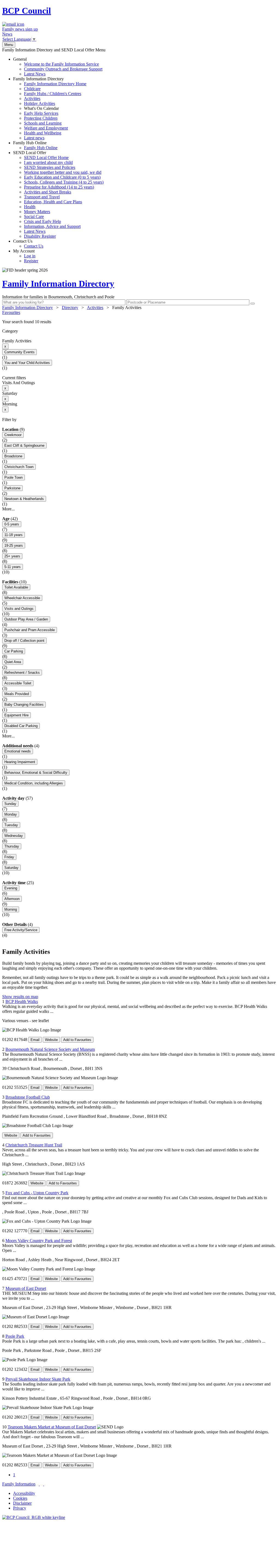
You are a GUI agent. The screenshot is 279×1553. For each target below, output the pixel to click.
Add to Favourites (77, 1040)
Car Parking (13, 651)
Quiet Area (12, 662)
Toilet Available (16, 587)
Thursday (11, 846)
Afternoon (12, 899)
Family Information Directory (49, 108)
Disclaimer (22, 1503)
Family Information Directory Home (55, 83)
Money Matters (37, 211)
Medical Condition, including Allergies (33, 783)
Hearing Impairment (19, 762)
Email (35, 1040)
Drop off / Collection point (24, 641)
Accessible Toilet (17, 683)
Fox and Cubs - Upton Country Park (36, 1192)
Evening (10, 888)
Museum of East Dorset (25, 1288)
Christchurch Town (19, 467)
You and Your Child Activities (27, 363)
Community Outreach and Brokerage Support (63, 69)
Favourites (11, 312)
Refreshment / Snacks (22, 672)
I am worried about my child (48, 162)
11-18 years (13, 535)
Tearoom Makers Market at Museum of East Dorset (52, 1427)
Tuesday (11, 825)
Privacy (19, 1508)
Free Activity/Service (20, 930)
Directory (70, 307)
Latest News (35, 74)
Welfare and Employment (46, 128)
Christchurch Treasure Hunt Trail (33, 1145)
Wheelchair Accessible (22, 598)
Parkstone (12, 488)
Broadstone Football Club (27, 1097)
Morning (10, 909)
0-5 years (11, 524)
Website (51, 1040)
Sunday (10, 804)
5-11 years (12, 567)
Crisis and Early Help (42, 221)
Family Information (18, 1484)
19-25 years (13, 545)
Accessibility (24, 1493)
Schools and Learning (43, 123)
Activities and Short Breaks (47, 192)
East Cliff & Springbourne (24, 445)
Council (26, 11)
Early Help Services (41, 113)
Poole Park (14, 1336)
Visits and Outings (19, 609)
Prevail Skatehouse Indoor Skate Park (37, 1379)
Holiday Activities (39, 103)
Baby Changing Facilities (24, 704)
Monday (10, 814)
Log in (29, 256)
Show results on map (20, 996)
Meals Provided (16, 694)
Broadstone (13, 456)
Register (31, 260)
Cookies (20, 1498)
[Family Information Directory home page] (33, 1517)
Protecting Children (40, 118)
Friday (9, 857)
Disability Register (40, 236)
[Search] (252, 303)
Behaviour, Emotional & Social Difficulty (35, 772)
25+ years (12, 556)
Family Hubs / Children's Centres (52, 93)
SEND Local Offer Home (46, 157)
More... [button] (8, 509)
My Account (25, 256)
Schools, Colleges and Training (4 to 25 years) (64, 182)
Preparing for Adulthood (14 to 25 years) (59, 187)
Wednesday (13, 836)
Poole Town (13, 477)
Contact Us (28, 243)
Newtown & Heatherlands (24, 499)
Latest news (34, 138)
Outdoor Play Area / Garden (26, 619)
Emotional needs (17, 751)
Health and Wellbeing (42, 133)
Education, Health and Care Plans (53, 201)
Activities (32, 98)
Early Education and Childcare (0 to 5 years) (62, 177)
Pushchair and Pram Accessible (29, 630)
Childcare (32, 88)
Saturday (11, 868)
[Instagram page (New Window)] (43, 1484)
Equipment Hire (16, 715)
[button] (139, 321)
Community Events (19, 352)
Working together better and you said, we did (62, 172)
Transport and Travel (42, 197)
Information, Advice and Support (52, 226)
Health (29, 206)
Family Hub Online (35, 145)
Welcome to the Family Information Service (61, 64)
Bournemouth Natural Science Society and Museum (50, 1049)
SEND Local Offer (58, 194)
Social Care (34, 216)
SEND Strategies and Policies (49, 167)
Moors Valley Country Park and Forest (38, 1240)
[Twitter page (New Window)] (39, 1484)
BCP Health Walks (21, 1001)
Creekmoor (13, 435)
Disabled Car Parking (21, 726)
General (57, 66)
